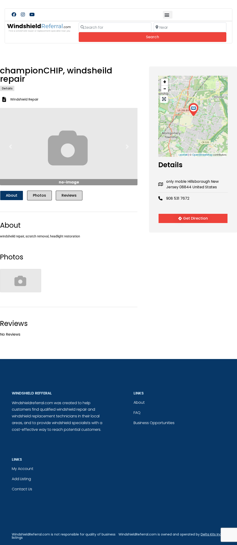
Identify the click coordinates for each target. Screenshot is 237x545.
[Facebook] (14, 14)
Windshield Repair (24, 99)
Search (159, 37)
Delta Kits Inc (211, 534)
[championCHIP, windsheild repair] (193, 109)
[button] (167, 15)
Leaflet (183, 155)
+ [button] (164, 82)
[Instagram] (23, 14)
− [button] (164, 88)
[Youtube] (32, 14)
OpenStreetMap (202, 155)
